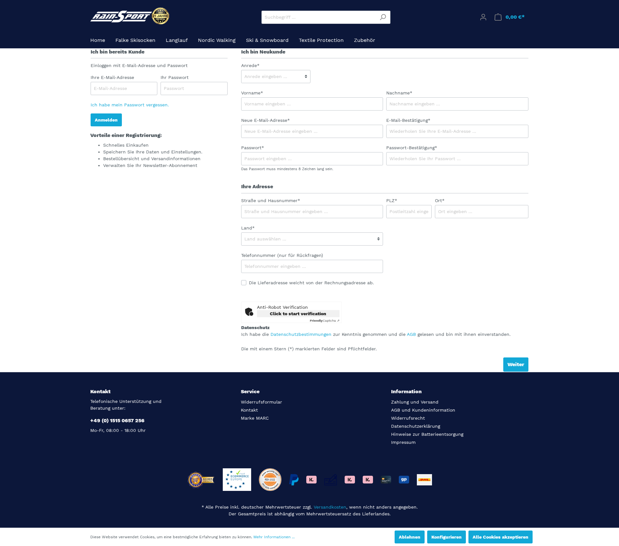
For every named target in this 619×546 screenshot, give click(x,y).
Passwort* (252, 147)
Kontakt (249, 410)
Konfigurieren (446, 537)
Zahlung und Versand (414, 402)
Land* (248, 227)
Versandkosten (330, 507)
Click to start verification (298, 313)
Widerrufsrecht (408, 418)
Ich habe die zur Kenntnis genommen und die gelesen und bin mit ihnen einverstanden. (376, 334)
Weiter (515, 364)
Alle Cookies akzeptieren (500, 537)
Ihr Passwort (175, 77)
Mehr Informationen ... (274, 537)
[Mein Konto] (483, 17)
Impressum (403, 442)
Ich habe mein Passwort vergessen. (130, 104)
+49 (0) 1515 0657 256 (117, 420)
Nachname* (399, 92)
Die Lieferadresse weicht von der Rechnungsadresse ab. (311, 282)
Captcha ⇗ (324, 320)
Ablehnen (409, 537)
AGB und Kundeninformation (423, 410)
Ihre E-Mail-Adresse (112, 77)
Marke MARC (255, 418)
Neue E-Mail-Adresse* (265, 120)
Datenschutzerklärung (415, 426)
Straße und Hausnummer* (270, 200)
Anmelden (106, 119)
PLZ (391, 200)
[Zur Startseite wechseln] (130, 16)
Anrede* (250, 65)
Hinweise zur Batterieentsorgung (427, 434)
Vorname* (252, 92)
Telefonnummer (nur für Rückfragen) (282, 255)
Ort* (440, 200)
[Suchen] (382, 17)
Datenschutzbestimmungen (300, 334)
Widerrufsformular (261, 402)
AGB (411, 334)
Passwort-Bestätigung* (411, 147)
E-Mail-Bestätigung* (408, 120)
